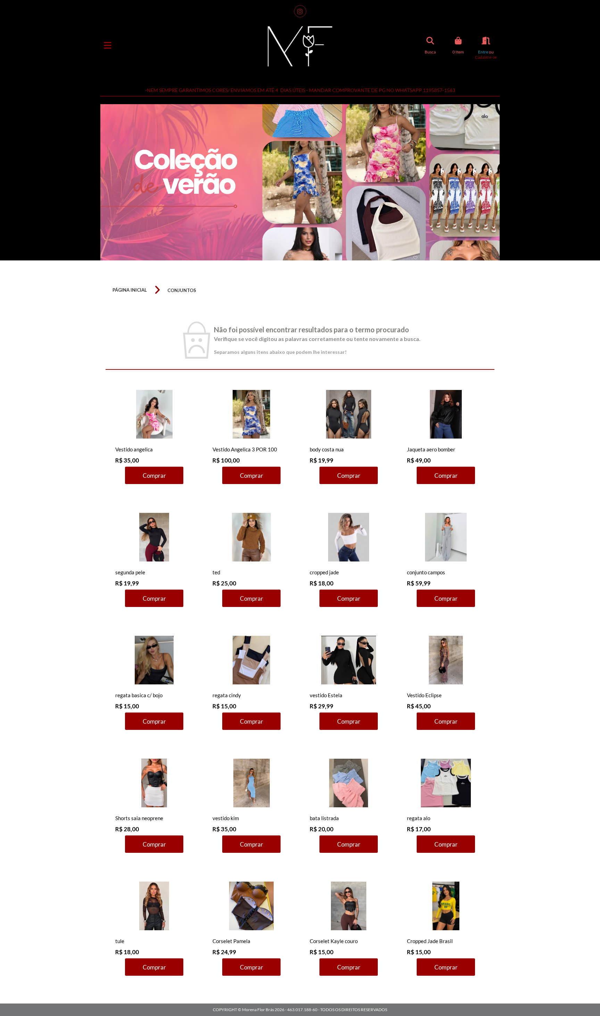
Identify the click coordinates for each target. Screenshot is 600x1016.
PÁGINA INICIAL (129, 290)
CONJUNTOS (181, 290)
